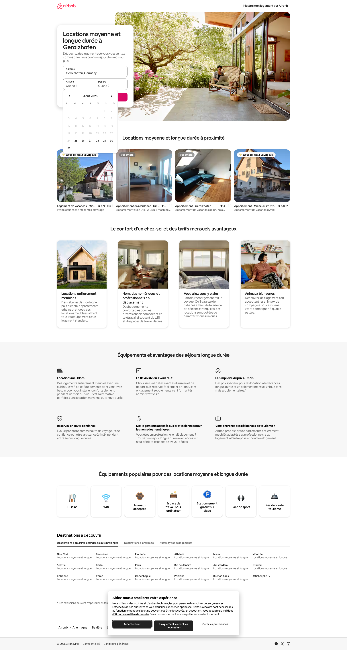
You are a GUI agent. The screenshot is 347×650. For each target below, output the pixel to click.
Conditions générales (116, 643)
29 (104, 140)
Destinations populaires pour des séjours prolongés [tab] (87, 543)
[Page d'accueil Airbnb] (66, 5)
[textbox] (79, 86)
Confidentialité (91, 643)
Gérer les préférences (215, 624)
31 (69, 148)
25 (76, 140)
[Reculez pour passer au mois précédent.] (69, 96)
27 (90, 140)
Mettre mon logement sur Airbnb (265, 6)
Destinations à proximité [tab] (139, 543)
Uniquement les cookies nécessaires (173, 625)
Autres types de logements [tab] (176, 543)
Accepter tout (132, 624)
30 (111, 140)
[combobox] (95, 73)
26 (83, 140)
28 (97, 140)
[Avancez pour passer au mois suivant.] (111, 96)
